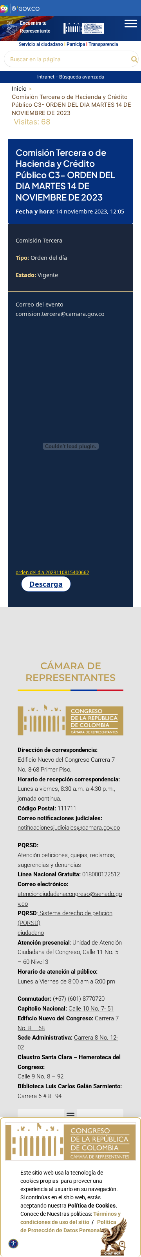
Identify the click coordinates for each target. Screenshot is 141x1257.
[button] (135, 59)
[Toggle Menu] (131, 23)
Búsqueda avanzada (81, 77)
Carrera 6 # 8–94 (39, 1096)
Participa (76, 44)
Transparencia (103, 44)
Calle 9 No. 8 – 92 (40, 1076)
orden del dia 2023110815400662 (52, 572)
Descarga (46, 584)
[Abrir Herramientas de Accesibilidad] (13, 1243)
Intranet (46, 77)
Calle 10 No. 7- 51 (91, 1008)
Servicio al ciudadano (41, 44)
